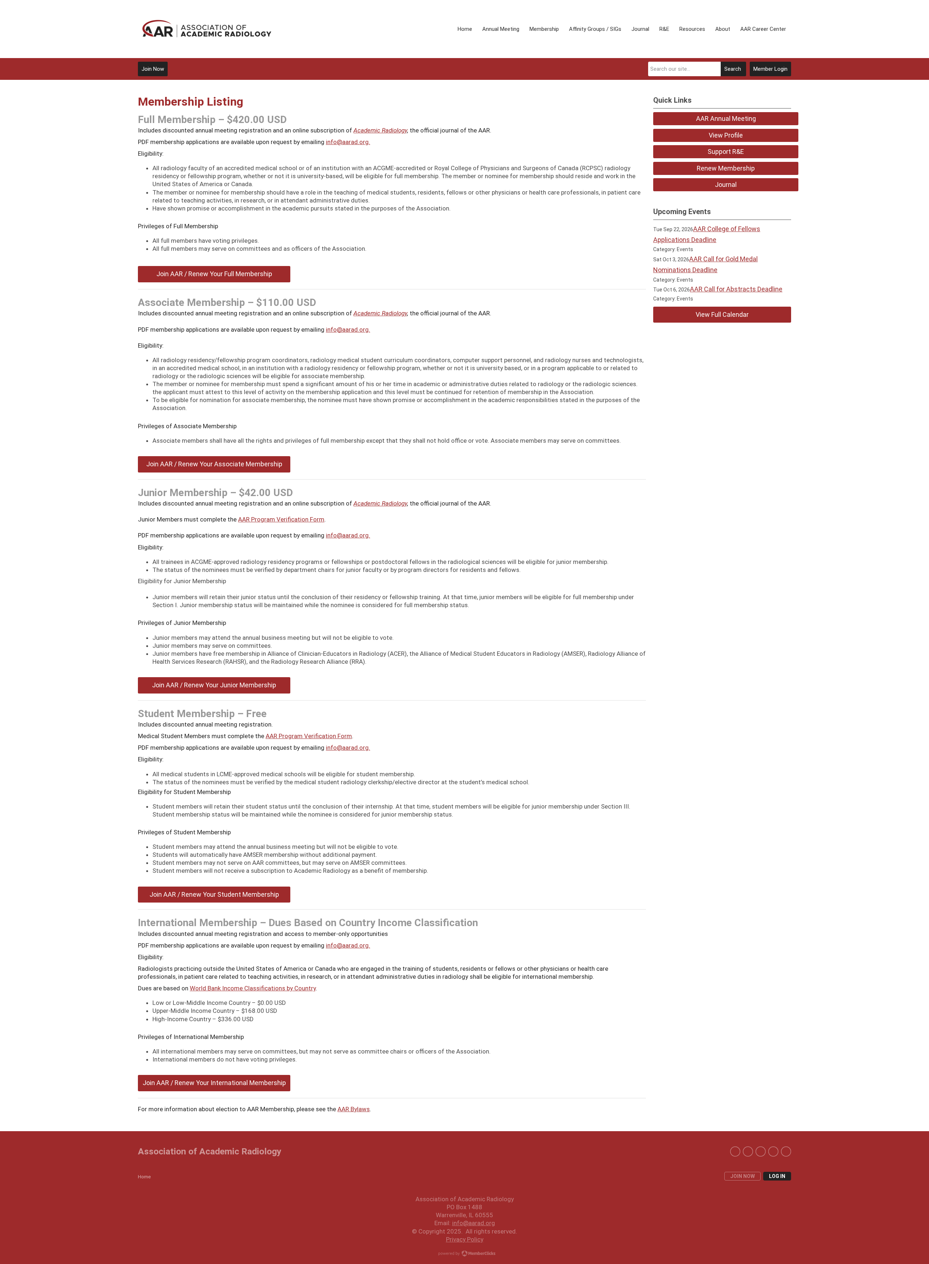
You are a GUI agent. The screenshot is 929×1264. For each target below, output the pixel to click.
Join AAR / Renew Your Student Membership (214, 894)
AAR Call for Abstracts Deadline (736, 289)
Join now (742, 1176)
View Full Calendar (722, 314)
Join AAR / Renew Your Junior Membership (214, 685)
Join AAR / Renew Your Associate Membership (214, 464)
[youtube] (786, 1151)
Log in (777, 1176)
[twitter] (735, 1151)
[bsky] (773, 1151)
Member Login (770, 69)
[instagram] (761, 1151)
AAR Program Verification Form (281, 519)
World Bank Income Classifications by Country (253, 988)
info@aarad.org (347, 329)
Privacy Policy (464, 1239)
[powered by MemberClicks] (464, 1254)
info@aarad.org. (348, 142)
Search (732, 69)
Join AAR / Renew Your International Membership (214, 1083)
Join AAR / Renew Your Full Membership (214, 274)
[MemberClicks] (207, 29)
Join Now (153, 69)
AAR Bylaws (353, 1109)
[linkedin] (748, 1151)
